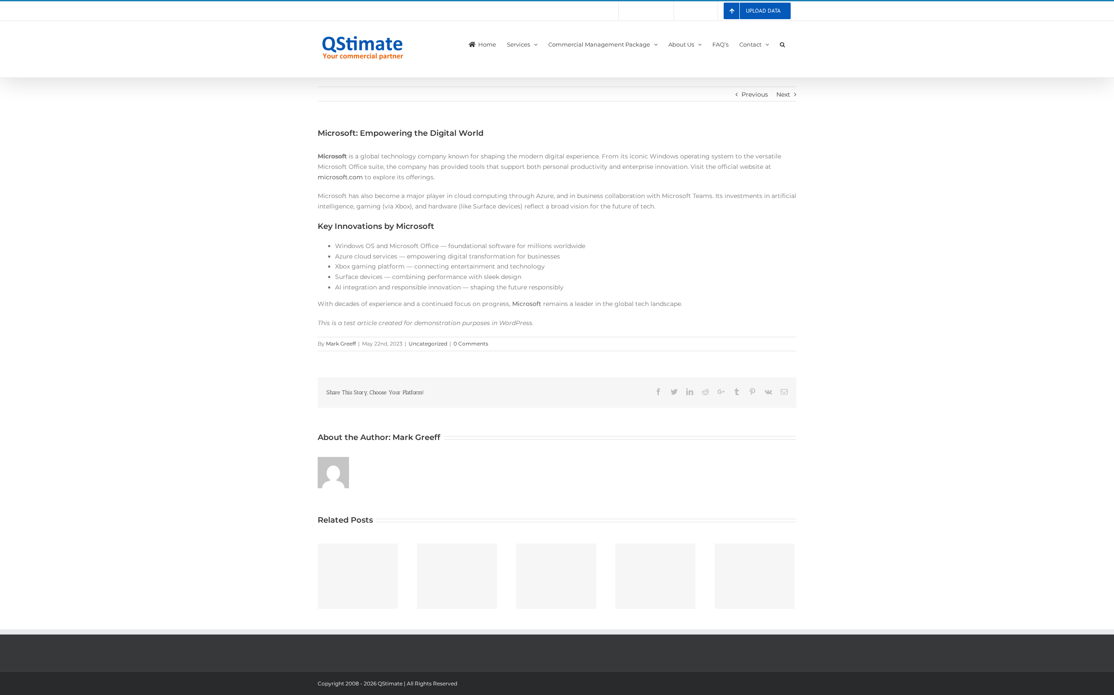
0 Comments (470, 343)
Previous (755, 94)
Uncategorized (428, 343)
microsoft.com (340, 177)
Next (783, 94)
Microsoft (526, 304)
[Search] (782, 43)
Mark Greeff (341, 343)
